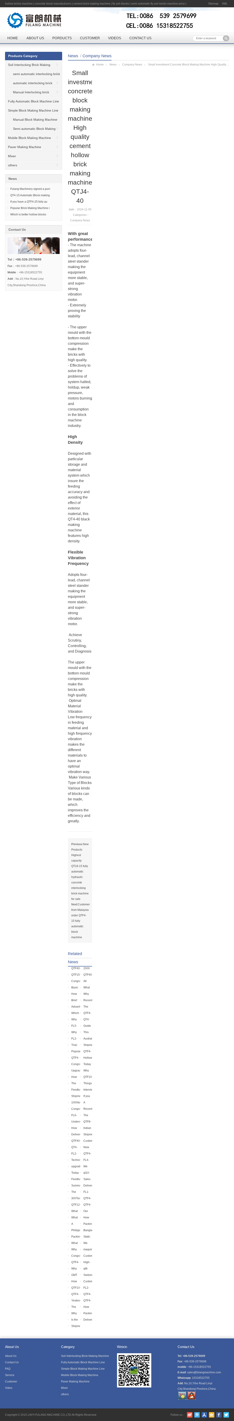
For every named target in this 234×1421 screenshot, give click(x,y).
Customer (90, 38)
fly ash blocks (120, 3)
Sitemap (213, 3)
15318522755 (201, 1377)
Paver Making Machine (24, 147)
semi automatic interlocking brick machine (32, 75)
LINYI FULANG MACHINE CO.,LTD (49, 1414)
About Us (35, 38)
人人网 (204, 1415)
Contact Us (140, 38)
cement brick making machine (91, 3)
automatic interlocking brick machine (28, 84)
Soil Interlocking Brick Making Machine (27, 66)
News (73, 56)
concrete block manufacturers (53, 3)
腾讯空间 (211, 1415)
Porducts (62, 38)
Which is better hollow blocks (28, 214)
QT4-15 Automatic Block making (30, 195)
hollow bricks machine (19, 3)
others (12, 165)
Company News (97, 56)
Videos (114, 38)
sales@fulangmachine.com (204, 1372)
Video (8, 1388)
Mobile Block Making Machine (29, 138)
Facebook (219, 1415)
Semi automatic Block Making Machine (30, 130)
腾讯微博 (197, 1415)
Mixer (12, 156)
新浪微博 (189, 1415)
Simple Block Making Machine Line (33, 110)
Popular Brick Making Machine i (30, 208)
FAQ (7, 1368)
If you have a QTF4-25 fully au (28, 201)
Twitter (226, 1415)
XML (225, 3)
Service (9, 1375)
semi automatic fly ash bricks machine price (158, 3)
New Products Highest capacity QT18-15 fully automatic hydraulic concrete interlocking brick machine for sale (80, 872)
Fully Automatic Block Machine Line (33, 101)
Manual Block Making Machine (35, 119)
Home (12, 38)
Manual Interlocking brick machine (27, 93)
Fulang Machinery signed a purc (30, 189)
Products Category (22, 56)
